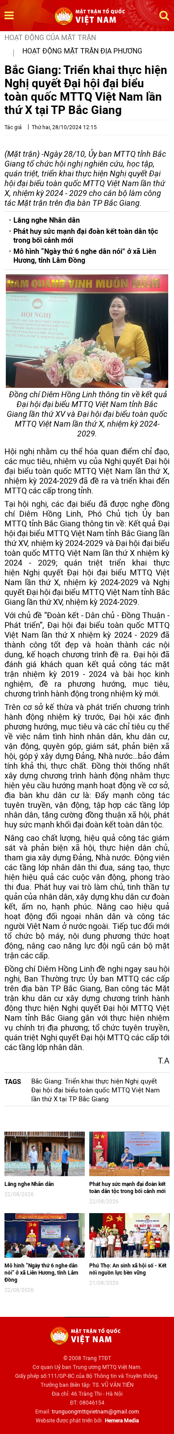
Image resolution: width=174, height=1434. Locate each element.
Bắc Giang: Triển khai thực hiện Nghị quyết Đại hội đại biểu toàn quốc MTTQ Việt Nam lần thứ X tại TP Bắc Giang (95, 1090)
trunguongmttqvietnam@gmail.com (95, 1412)
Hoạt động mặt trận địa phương (82, 51)
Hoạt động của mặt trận (50, 37)
